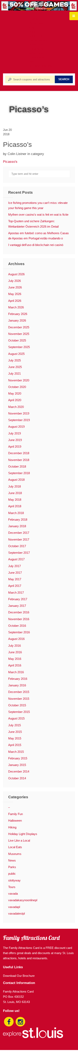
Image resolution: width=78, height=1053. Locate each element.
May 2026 (14, 294)
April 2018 (14, 506)
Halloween (15, 820)
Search (63, 79)
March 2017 (16, 592)
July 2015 (14, 725)
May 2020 (14, 393)
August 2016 (16, 638)
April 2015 (14, 745)
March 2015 (16, 751)
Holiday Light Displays (22, 834)
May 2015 (14, 738)
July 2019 (14, 433)
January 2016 (17, 685)
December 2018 (18, 453)
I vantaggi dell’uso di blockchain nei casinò (35, 245)
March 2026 (16, 307)
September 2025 (19, 347)
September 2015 (19, 712)
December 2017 (18, 532)
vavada (13, 893)
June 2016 (15, 652)
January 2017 (17, 605)
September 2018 (19, 473)
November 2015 (18, 698)
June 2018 (15, 493)
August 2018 (16, 479)
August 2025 (16, 353)
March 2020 (16, 407)
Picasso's (10, 161)
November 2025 (18, 334)
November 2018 (18, 460)
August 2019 (16, 426)
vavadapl (14, 907)
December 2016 (18, 612)
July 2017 (14, 566)
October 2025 (17, 340)
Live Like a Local (19, 840)
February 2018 (17, 519)
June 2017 (15, 572)
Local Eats (15, 847)
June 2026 (15, 287)
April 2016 (14, 665)
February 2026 (17, 314)
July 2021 (14, 373)
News (12, 860)
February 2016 (17, 678)
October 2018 (17, 466)
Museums (14, 854)
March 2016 (16, 672)
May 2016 (14, 658)
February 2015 (17, 758)
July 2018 (14, 486)
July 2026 (14, 280)
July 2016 (14, 645)
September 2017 (19, 552)
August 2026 (16, 274)
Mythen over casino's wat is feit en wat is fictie (38, 214)
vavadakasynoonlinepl (22, 900)
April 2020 (14, 400)
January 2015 (17, 765)
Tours (11, 887)
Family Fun (15, 814)
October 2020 (17, 387)
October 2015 (17, 705)
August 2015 (16, 718)
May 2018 (14, 499)
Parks (12, 867)
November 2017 (18, 539)
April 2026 (14, 300)
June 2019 (15, 440)
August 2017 (16, 559)
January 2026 (17, 320)
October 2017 (17, 546)
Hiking (12, 827)
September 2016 (19, 632)
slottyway (14, 880)
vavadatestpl (16, 913)
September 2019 (19, 420)
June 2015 (15, 731)
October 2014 (17, 778)
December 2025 (18, 327)
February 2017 (17, 599)
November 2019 (18, 413)
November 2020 (18, 380)
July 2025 (14, 360)
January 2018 (17, 526)
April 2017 (14, 585)
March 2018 (16, 513)
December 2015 (18, 692)
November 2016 (18, 619)
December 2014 (18, 771)
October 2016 (17, 625)
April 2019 (14, 446)
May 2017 (14, 579)
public (12, 873)
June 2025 (15, 367)
